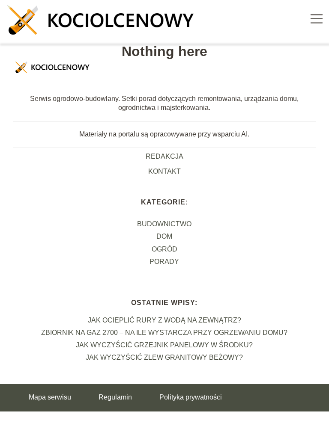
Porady (164, 261)
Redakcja (164, 156)
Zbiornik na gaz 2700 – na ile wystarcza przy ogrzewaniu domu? (164, 332)
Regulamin (115, 397)
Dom (164, 236)
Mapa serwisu (50, 397)
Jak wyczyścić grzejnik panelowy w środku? (164, 345)
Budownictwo (164, 224)
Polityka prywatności (190, 397)
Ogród (164, 249)
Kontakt (164, 171)
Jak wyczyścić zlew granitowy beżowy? (164, 357)
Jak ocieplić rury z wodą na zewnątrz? (164, 320)
